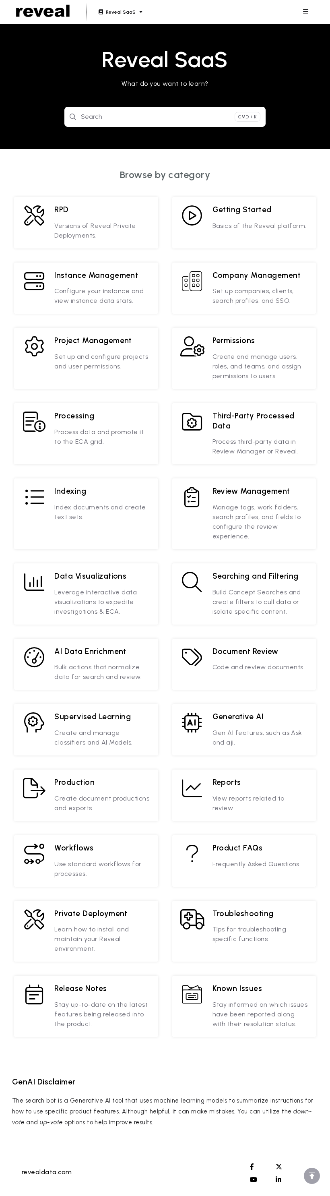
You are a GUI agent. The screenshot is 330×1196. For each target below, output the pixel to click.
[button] (312, 1176)
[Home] (43, 12)
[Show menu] (305, 12)
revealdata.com (47, 1172)
